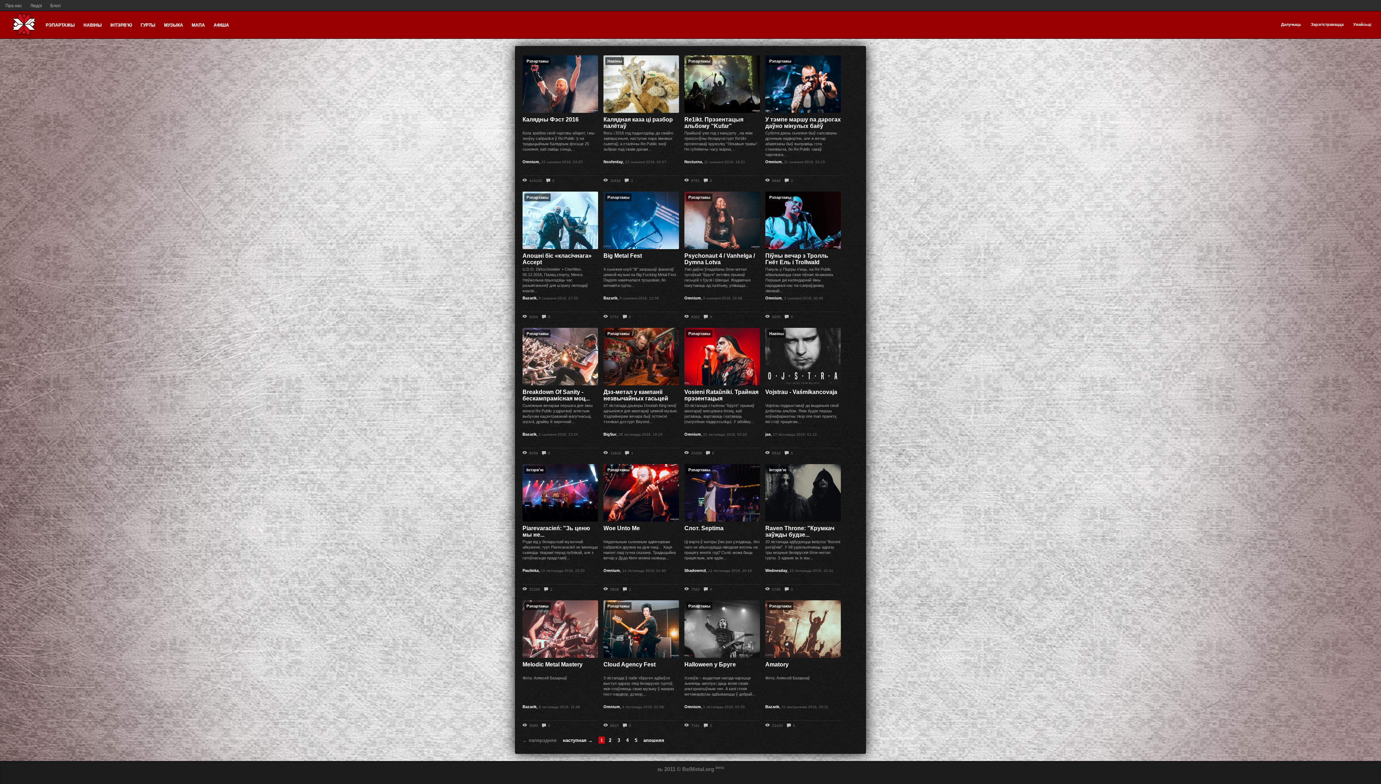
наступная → (578, 740)
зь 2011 (666, 769)
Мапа (198, 25)
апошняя (653, 740)
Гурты (148, 25)
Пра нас (13, 5)
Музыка (173, 25)
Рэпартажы (60, 25)
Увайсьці (1362, 24)
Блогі (55, 5)
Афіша (221, 25)
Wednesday (776, 570)
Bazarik (530, 298)
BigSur (609, 434)
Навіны (92, 25)
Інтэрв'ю (121, 25)
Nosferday (613, 162)
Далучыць (1291, 24)
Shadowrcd (695, 570)
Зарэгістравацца (1327, 24)
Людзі (36, 5)
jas (768, 434)
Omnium (531, 162)
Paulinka (531, 570)
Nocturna (693, 162)
